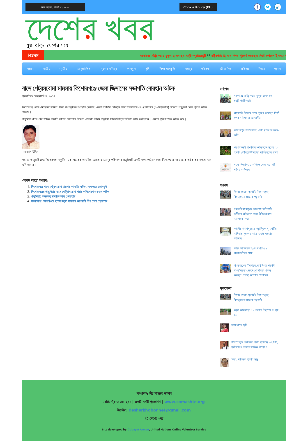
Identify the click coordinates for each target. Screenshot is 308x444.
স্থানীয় (63, 68)
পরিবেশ (205, 68)
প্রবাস (277, 68)
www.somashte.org (184, 401)
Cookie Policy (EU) (198, 7)
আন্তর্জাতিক (83, 68)
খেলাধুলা (131, 68)
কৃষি (147, 68)
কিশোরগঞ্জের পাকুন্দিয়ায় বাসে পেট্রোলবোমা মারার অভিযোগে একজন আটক (70, 191)
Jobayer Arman (138, 429)
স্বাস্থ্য (188, 68)
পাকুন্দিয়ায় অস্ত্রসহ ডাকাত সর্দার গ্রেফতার (53, 196)
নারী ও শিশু (225, 68)
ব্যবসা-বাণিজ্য (109, 68)
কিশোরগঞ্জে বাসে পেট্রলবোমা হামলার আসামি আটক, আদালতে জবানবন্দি (69, 186)
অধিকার (245, 68)
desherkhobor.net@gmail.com (160, 410)
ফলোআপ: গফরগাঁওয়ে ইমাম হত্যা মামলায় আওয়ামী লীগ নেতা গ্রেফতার (69, 201)
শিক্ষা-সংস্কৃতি (167, 68)
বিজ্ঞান (261, 68)
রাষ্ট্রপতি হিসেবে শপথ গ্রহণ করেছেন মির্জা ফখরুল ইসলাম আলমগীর (248, 55)
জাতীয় (46, 68)
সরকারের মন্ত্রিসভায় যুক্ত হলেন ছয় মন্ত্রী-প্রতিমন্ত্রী (166, 55)
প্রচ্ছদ (30, 68)
